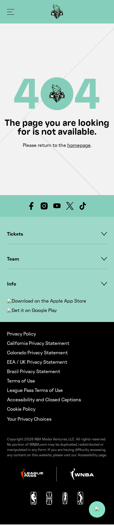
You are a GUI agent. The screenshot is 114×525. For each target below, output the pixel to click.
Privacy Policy (21, 334)
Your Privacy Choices (29, 419)
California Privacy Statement (38, 343)
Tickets (15, 234)
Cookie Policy (21, 409)
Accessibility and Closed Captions (44, 399)
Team (13, 259)
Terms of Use (21, 381)
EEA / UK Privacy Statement (37, 362)
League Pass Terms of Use (35, 390)
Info (11, 284)
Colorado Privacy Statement (37, 352)
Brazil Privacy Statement (33, 371)
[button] (97, 509)
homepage (79, 145)
